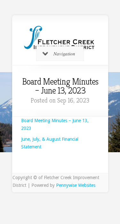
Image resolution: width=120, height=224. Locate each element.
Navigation (64, 53)
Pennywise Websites (75, 185)
